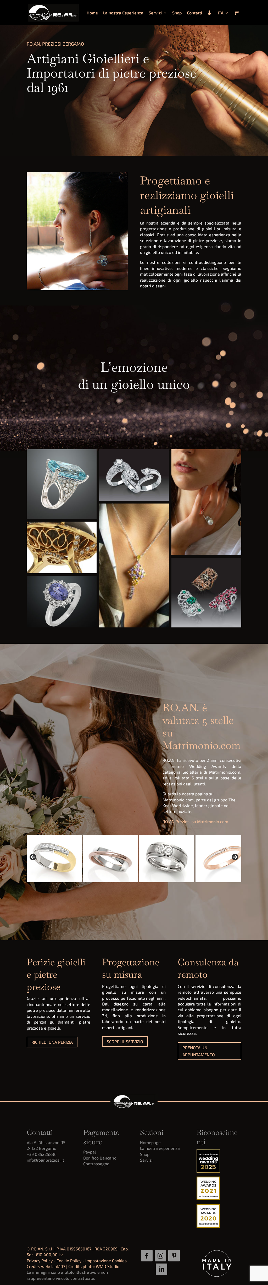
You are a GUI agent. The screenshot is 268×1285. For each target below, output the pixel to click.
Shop (177, 13)
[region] (134, 858)
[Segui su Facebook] (147, 1255)
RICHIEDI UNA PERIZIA (52, 1042)
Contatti (194, 13)
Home (92, 13)
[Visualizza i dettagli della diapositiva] (45, 858)
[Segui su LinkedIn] (161, 1269)
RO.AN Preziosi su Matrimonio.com (195, 821)
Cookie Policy (69, 1260)
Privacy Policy (40, 1260)
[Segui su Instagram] (160, 1255)
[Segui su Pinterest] (174, 1255)
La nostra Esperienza (123, 13)
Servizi (155, 13)
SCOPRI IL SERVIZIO (125, 1041)
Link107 (58, 1266)
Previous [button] (33, 857)
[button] (61, 484)
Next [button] (235, 857)
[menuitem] (223, 18)
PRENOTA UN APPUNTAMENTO (198, 1051)
